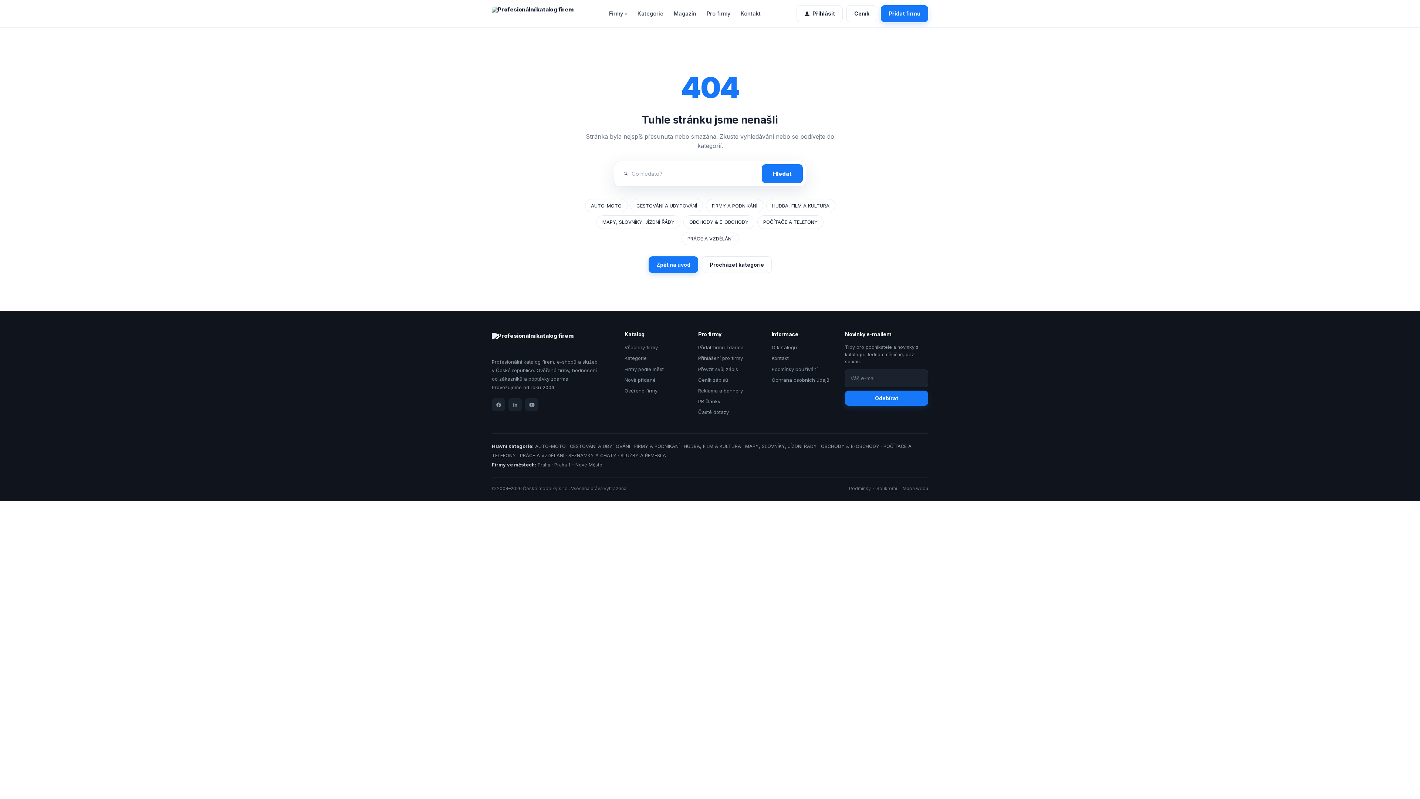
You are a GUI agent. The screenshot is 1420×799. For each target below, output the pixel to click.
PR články (709, 401)
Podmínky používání (795, 369)
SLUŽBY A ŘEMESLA (643, 455)
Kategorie (650, 13)
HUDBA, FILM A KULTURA (800, 206)
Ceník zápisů (713, 380)
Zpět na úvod (673, 265)
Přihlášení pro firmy (720, 358)
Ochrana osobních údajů (800, 380)
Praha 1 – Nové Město (578, 465)
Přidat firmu (904, 13)
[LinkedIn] (515, 404)
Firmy (616, 13)
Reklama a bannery (720, 391)
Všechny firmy (641, 347)
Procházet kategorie (737, 265)
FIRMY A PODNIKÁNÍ (734, 206)
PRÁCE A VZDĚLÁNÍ (710, 239)
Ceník (861, 13)
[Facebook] (498, 404)
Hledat (782, 173)
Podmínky (860, 488)
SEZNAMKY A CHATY (592, 455)
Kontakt (751, 13)
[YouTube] (531, 404)
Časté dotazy (713, 412)
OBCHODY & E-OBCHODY (718, 222)
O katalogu (784, 347)
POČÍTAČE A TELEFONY (790, 222)
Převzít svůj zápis (718, 369)
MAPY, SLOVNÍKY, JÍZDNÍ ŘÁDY (638, 222)
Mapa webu (915, 488)
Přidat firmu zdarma (721, 347)
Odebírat (886, 398)
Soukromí (886, 488)
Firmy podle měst (644, 369)
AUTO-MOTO (606, 206)
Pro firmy (718, 13)
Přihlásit (823, 13)
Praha (544, 465)
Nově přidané (640, 380)
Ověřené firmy (641, 391)
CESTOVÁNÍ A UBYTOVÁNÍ (666, 206)
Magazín (685, 13)
